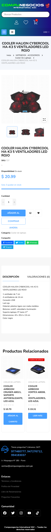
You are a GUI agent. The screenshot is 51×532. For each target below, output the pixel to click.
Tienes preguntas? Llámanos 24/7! (25, 447)
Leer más (37, 415)
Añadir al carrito (13, 213)
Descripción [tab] (11, 276)
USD (45, 32)
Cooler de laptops (23, 58)
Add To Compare (30, 213)
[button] (4, 32)
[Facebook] (4, 513)
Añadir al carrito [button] (13, 418)
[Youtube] (29, 513)
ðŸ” (44, 119)
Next (48, 130)
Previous (3, 130)
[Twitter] (13, 513)
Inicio (9, 55)
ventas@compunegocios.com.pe (17, 466)
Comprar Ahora (13, 222)
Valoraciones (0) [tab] (38, 276)
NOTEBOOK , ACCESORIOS (28, 55)
